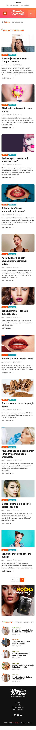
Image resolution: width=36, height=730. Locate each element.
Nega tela (15, 651)
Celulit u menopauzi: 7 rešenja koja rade (21, 654)
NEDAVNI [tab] (18, 622)
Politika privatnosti (18, 707)
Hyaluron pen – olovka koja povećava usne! (15, 160)
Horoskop (15, 639)
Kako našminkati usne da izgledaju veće (15, 312)
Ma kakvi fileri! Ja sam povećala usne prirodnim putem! (14, 260)
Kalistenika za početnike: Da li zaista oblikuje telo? (22, 631)
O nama (18, 703)
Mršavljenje (16, 628)
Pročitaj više (6, 78)
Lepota (4, 54)
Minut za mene (7, 65)
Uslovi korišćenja (18, 709)
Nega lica (12, 54)
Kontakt (18, 705)
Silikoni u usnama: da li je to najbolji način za (16, 505)
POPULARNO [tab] (8, 622)
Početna (7, 22)
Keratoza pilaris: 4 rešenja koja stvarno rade (23, 666)
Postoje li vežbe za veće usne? (17, 358)
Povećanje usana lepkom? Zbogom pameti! (15, 60)
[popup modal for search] (31, 13)
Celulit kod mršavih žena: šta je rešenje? (22, 678)
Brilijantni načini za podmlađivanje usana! (13, 209)
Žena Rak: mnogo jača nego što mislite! (18, 5)
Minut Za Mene (16, 723)
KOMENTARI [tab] (29, 622)
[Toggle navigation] (5, 13)
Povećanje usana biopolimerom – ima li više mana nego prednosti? (18, 453)
